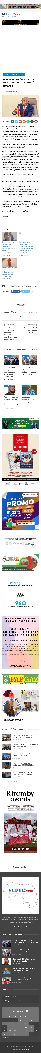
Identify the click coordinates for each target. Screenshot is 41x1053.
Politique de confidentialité (13, 1001)
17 (31, 1027)
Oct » (8, 1037)
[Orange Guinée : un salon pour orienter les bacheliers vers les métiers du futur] (6, 737)
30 (26, 1034)
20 (10, 1031)
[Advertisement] (20, 46)
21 (15, 1031)
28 (15, 1034)
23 (26, 1031)
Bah (8, 286)
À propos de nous (10, 996)
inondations (29, 286)
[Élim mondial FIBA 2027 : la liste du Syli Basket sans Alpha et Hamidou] (11, 390)
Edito (22, 74)
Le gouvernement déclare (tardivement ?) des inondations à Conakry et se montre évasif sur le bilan (26, 246)
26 (4, 1034)
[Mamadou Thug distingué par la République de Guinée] (29, 390)
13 (10, 1027)
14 (15, 1027)
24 (31, 1031)
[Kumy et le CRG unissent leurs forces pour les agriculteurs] (6, 756)
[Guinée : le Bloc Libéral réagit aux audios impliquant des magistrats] (29, 360)
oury (36, 286)
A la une (6, 74)
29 (20, 1034)
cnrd (12, 286)
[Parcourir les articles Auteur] (20, 304)
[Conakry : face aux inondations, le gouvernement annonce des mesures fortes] (9, 236)
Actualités (14, 74)
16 (26, 1027)
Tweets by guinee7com (20, 867)
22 (20, 1031)
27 (10, 1034)
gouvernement (20, 286)
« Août (4, 1037)
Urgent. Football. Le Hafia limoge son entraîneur (30, 330)
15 (20, 1027)
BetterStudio (25, 1049)
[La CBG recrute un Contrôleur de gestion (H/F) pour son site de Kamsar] (6, 775)
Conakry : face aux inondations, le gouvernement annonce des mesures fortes (9, 246)
